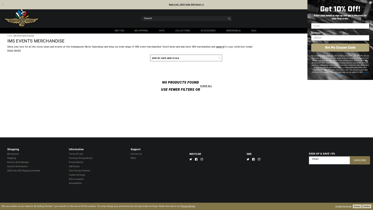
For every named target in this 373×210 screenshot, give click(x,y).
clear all (206, 85)
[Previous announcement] (3, 4)
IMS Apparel (142, 30)
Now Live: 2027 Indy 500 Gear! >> (186, 4)
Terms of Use (76, 154)
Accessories (208, 30)
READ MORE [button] (14, 50)
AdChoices (74, 166)
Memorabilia (233, 30)
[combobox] (186, 19)
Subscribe (360, 160)
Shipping (11, 158)
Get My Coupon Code (340, 48)
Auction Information (17, 166)
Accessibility (75, 183)
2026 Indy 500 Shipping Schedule (23, 170)
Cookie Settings (77, 175)
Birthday (316, 33)
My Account (13, 154)
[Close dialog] (370, 2)
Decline (366, 206)
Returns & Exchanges (18, 162)
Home (9, 36)
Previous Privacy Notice (81, 158)
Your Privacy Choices (79, 170)
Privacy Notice (76, 162)
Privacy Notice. (188, 206)
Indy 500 (119, 30)
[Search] (229, 19)
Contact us (136, 154)
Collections (182, 30)
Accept (357, 206)
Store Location (76, 179)
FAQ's (133, 158)
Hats (162, 30)
